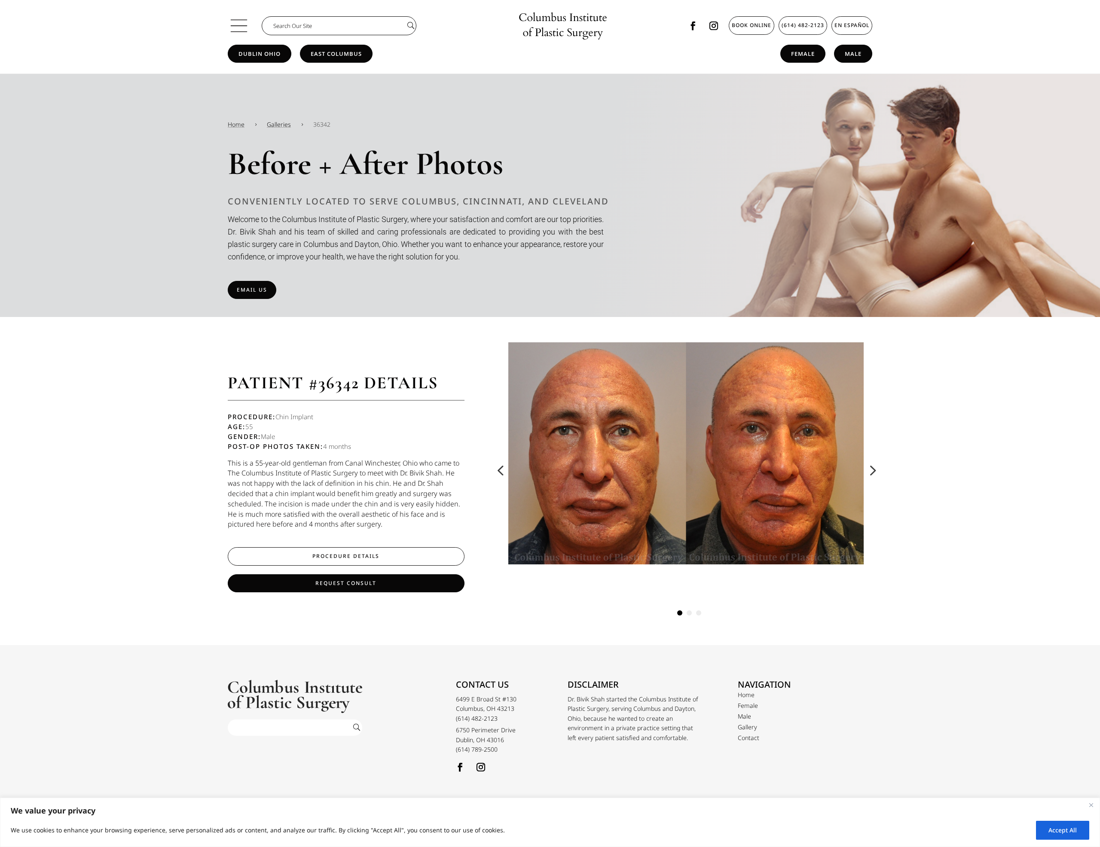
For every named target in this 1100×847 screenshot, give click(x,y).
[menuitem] (746, 695)
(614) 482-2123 (803, 25)
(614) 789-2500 (477, 749)
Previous (502, 470)
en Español (851, 25)
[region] (550, 822)
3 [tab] (698, 612)
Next (870, 470)
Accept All (1062, 830)
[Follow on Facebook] (693, 25)
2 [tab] (689, 612)
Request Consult (345, 583)
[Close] (1091, 805)
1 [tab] (679, 612)
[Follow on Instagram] (713, 25)
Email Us (252, 289)
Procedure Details (345, 556)
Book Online (751, 25)
